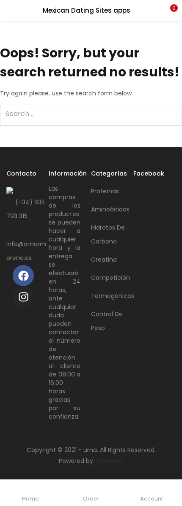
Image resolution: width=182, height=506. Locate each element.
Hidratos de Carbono (108, 234)
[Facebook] (23, 275)
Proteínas (105, 191)
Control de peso (107, 321)
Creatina (104, 259)
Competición (110, 277)
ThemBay (109, 461)
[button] (169, 10)
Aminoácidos (110, 209)
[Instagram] (23, 296)
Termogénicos (112, 296)
